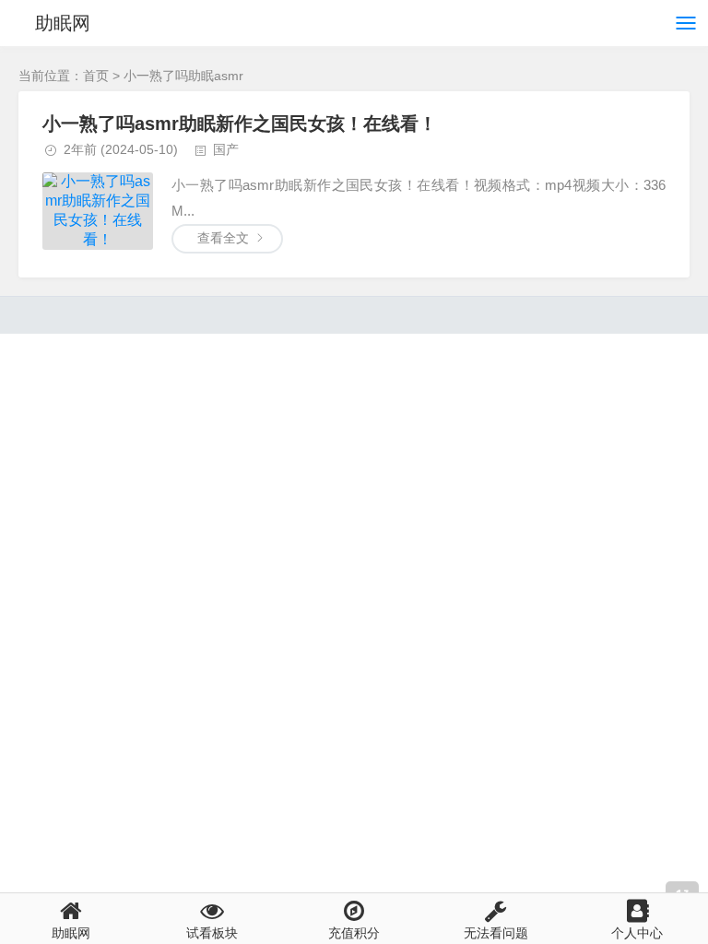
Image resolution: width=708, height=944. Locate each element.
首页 (96, 75)
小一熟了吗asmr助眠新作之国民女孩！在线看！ (239, 123)
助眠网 (62, 23)
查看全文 (223, 237)
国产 (226, 149)
